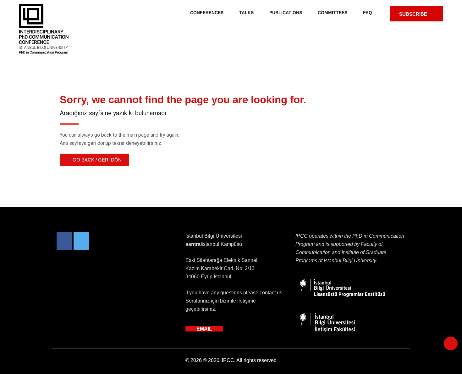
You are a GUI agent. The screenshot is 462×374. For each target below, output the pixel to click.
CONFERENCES (206, 12)
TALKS (246, 12)
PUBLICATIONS (285, 12)
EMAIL (204, 329)
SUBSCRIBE (413, 14)
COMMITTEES (332, 12)
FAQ (367, 12)
